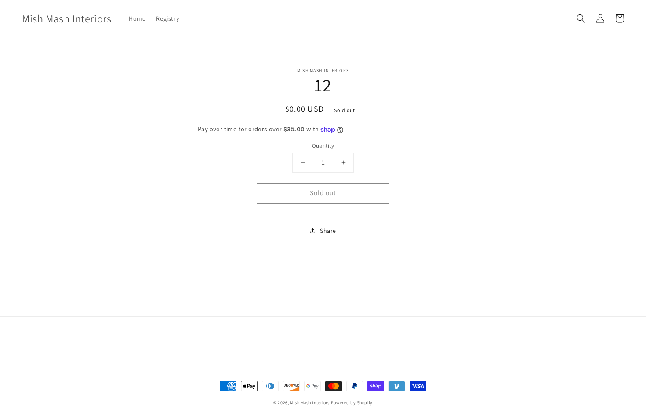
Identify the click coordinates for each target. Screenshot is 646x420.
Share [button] (328, 231)
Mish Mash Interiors (309, 403)
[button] (581, 18)
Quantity (323, 145)
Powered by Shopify (352, 403)
